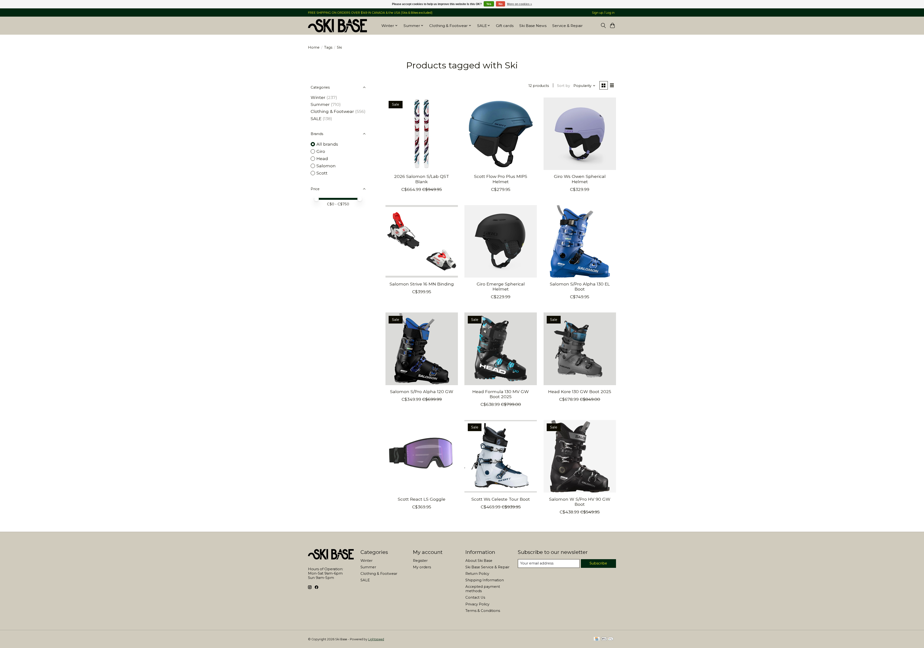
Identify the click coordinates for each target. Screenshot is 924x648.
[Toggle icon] (603, 25)
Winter (318, 97)
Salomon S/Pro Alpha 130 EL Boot (580, 286)
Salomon (326, 165)
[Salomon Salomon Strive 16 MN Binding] (421, 241)
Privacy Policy (477, 604)
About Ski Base (478, 560)
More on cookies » (519, 4)
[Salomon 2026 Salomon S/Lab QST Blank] (421, 133)
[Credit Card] (597, 639)
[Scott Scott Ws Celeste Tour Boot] (500, 456)
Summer (320, 104)
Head (322, 158)
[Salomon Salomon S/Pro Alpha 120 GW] (421, 348)
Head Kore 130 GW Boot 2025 (579, 391)
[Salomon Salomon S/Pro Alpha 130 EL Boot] (580, 241)
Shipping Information (484, 580)
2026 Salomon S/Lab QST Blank (421, 179)
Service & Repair (567, 25)
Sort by (563, 86)
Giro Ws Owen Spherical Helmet (580, 179)
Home (314, 47)
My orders (422, 567)
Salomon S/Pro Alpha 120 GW (421, 391)
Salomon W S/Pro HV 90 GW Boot (579, 502)
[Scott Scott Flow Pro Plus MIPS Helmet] (500, 133)
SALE (316, 118)
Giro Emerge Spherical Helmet (501, 286)
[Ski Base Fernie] (337, 25)
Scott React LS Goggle (421, 499)
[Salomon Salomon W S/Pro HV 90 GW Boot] (580, 456)
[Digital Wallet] (607, 639)
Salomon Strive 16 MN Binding (422, 283)
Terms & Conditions (482, 611)
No (500, 4)
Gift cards (504, 25)
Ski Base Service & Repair (487, 567)
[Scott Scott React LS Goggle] (421, 456)
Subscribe (598, 563)
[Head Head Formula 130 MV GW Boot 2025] (500, 348)
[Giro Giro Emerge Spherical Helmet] (500, 241)
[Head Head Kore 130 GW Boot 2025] (580, 348)
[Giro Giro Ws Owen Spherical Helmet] (580, 133)
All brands (327, 144)
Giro (320, 151)
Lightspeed (376, 639)
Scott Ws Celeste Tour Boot (500, 499)
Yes (488, 4)
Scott (321, 172)
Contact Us (475, 597)
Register (420, 560)
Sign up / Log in (603, 12)
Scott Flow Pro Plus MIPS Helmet (500, 179)
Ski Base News (532, 25)
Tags (328, 47)
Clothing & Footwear (332, 111)
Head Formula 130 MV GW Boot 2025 (500, 394)
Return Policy (477, 573)
